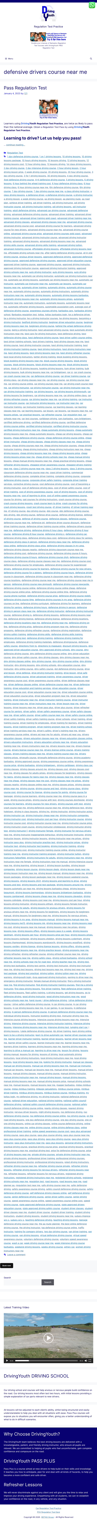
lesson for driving (70, 1050)
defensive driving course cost (76, 561)
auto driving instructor (40, 272)
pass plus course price (15, 1139)
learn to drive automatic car (49, 1035)
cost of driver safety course (68, 488)
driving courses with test (70, 804)
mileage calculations (46, 1089)
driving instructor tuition (69, 854)
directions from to (28, 646)
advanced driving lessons (26, 241)
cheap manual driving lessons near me (32, 461)
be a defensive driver (79, 314)
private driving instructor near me (73, 1154)
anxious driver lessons (30, 257)
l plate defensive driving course (36, 1031)
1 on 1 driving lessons (50, 156)
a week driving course (32, 199)
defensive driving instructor (50, 611)
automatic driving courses (26, 291)
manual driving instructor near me (21, 1077)
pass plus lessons (55, 1143)
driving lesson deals (49, 869)
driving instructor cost (15, 819)
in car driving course (62, 1004)
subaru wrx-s (17, 1220)
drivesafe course (27, 757)
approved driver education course (74, 260)
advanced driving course (79, 222)
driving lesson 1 (38, 865)
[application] (48, 1338)
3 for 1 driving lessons (35, 176)
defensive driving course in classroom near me (48, 576)
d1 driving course (17, 511)
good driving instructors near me (62, 996)
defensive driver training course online (46, 526)
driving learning (21, 865)
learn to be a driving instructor (19, 1035)
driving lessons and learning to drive (60, 881)
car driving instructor (18, 388)
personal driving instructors (78, 1143)
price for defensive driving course (68, 1150)
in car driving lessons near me (28, 1008)
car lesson (48, 411)
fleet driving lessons (14, 992)
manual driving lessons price (51, 1081)
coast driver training (60, 472)
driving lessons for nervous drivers (69, 915)
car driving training (67, 399)
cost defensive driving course (54, 484)
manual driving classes (24, 1073)
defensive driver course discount (62, 522)
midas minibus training (23, 1089)
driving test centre (36, 965)
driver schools (63, 719)
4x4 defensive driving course (50, 179)
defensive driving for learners (65, 603)
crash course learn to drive (47, 503)
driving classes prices (63, 784)
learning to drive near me (47, 1050)
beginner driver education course (66, 322)
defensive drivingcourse (65, 642)
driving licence (28, 946)
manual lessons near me (42, 1085)
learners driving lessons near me (44, 1046)
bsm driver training (73, 368)
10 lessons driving (57, 160)
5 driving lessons (74, 179)
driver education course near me (44, 692)
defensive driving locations (74, 619)
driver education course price (18, 696)
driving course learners (25, 796)
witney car (69, 1247)
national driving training (50, 1100)
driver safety (29, 711)
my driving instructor (49, 1096)
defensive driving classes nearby (20, 549)
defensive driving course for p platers (23, 572)
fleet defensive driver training (76, 988)
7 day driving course (22, 191)
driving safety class (41, 958)
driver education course (64, 688)
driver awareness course (68, 676)
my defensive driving (27, 1096)
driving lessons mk (35, 923)
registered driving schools (68, 1177)
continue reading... (15, 145)
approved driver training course (19, 264)
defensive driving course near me (38, 580)
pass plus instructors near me (29, 1143)
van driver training (78, 1231)
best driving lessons (18, 353)
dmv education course (68, 665)
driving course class (70, 788)
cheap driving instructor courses (60, 445)
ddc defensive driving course (74, 511)
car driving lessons (43, 391)
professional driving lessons (49, 1162)
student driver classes (72, 1208)
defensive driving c (54, 534)
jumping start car (78, 1027)
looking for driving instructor (57, 1062)
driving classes (11, 769)
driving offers (67, 946)
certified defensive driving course (49, 422)
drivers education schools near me (51, 742)
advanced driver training (61, 214)
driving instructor (59, 811)
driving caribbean (66, 765)
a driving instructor (83, 195)
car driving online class (75, 395)
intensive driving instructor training (54, 1023)
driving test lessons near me (48, 969)
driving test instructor (57, 965)
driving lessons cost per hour (67, 900)
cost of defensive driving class (37, 488)
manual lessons (21, 1085)
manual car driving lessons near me (50, 1066)
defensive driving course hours (58, 572)
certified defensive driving (17, 422)
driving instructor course (71, 819)
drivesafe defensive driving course (55, 757)
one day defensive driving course (42, 1120)
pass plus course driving (50, 1135)
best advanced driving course (53, 330)
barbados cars (65, 310)
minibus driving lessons (31, 1093)
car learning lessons (32, 411)
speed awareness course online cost (63, 1200)
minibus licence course (55, 1093)
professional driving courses (70, 1158)
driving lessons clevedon (69, 896)
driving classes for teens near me (31, 777)
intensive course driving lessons (20, 1019)
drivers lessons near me (62, 746)
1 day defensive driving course (22, 156)
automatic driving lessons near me (21, 299)
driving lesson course (27, 869)
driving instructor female (41, 831)
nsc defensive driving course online (48, 1116)
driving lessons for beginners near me (32, 915)
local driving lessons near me (27, 1062)
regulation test (36, 1181)
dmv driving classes (48, 657)
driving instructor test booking (34, 846)
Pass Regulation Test (25, 87)
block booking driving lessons (72, 357)
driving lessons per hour (26, 935)
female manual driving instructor (50, 981)
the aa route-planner (49, 1224)
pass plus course (27, 1135)
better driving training (45, 357)
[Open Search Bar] (91, 58)
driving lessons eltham (41, 904)
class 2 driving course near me (28, 468)
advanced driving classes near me (48, 222)
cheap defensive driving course (28, 438)
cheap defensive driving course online (65, 438)
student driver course (39, 1212)
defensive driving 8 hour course (28, 534)
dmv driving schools (46, 665)
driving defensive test (73, 808)
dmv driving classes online (17, 661)
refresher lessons (17, 1174)
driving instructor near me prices (64, 838)
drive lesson (70, 673)
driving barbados (26, 765)
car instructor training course (37, 407)
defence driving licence (71, 515)
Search (7, 1277)
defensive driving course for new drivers (70, 569)
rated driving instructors (76, 1162)
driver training (78, 719)
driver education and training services (32, 688)
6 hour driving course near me (33, 187)
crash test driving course (38, 507)
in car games (50, 1008)
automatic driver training (34, 287)
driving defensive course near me (44, 808)
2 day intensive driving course (41, 168)
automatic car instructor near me (31, 283)
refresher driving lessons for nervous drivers (35, 1170)
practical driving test (39, 1150)
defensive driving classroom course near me (60, 549)
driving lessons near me (58, 923)
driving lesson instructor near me (20, 873)
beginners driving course (41, 326)
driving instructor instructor (69, 834)
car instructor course (14, 403)
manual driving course (48, 1073)
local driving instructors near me (57, 1058)
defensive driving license (47, 619)
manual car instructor (80, 1066)
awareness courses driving (43, 310)
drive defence (23, 673)
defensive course (77, 518)
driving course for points (55, 792)
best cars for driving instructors (40, 333)
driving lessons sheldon (42, 938)
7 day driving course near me (48, 191)
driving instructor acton (80, 811)
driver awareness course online (44, 680)
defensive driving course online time (50, 592)
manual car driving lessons (17, 1066)
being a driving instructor (24, 330)
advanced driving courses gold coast (61, 233)
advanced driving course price (26, 233)
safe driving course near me (55, 1185)
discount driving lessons (75, 646)
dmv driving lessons (25, 665)
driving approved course (27, 761)
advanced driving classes (17, 222)
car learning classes (63, 407)
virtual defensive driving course (56, 1235)
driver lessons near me (24, 707)
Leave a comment (16, 1254)
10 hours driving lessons (34, 160)
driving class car (84, 765)
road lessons (51, 1181)
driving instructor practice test (40, 842)
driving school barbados (64, 958)
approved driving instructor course (21, 268)
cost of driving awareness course (36, 492)
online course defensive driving (67, 1123)
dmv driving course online (65, 661)
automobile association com (59, 307)
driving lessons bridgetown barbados (64, 892)
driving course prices (20, 800)
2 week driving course (36, 172)
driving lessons (11, 881)
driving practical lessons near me (20, 950)
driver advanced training (42, 676)
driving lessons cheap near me (40, 896)
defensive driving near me (54, 623)
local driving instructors (27, 1058)
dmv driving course (41, 661)
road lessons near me (70, 1181)
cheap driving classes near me (59, 441)
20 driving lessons (57, 172)
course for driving (12, 499)
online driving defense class (65, 1127)
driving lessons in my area (17, 919)
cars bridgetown (82, 418)
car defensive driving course (45, 376)
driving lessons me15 (14, 923)
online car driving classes (37, 1123)
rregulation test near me (28, 1185)
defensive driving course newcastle (71, 584)
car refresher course (51, 414)
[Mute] (86, 1360)
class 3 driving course (81, 468)
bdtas (41, 314)
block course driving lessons (58, 361)
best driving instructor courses (34, 345)
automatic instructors (34, 303)
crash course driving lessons (18, 503)
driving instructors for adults (41, 858)
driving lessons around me (70, 884)
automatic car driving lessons (23, 280)
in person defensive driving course (29, 1012)
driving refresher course (34, 954)
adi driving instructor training (36, 206)
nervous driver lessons (26, 1112)
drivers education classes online (75, 738)
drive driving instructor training (46, 673)
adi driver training (42, 203)
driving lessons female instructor (70, 904)
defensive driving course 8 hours (20, 557)
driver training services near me (20, 730)
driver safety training (14, 719)
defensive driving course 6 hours (70, 553)
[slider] (46, 1360)
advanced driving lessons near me (57, 241)
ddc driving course (25, 515)
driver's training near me (65, 730)
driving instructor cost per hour (42, 819)
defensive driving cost (15, 553)
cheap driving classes (32, 441)
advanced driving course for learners (53, 226)
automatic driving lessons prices (56, 299)
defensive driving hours (35, 607)
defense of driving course (35, 518)
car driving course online (20, 384)
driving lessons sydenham (68, 938)
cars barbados (65, 418)
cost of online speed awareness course (67, 495)
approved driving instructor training (57, 268)
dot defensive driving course (68, 669)
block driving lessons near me (50, 364)
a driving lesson (12, 199)
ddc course (52, 511)
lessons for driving (29, 1054)
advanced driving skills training (40, 245)
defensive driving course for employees (24, 565)
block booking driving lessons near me (23, 361)
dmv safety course (43, 669)
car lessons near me (77, 411)
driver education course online (77, 692)
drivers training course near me (62, 753)
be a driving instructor (15, 318)
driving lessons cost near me (37, 900)
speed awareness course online (28, 1200)
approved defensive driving (57, 257)
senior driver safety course (58, 1197)
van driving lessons (29, 1235)
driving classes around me (33, 769)
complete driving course (67, 476)
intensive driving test (58, 1027)
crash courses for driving (74, 503)
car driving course (56, 380)
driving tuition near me (66, 973)
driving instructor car (14, 815)
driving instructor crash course (19, 827)
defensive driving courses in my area (53, 599)
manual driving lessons (74, 1077)
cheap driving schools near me (51, 457)
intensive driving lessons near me (30, 1027)
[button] (48, 1338)
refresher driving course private (54, 1166)
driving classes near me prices (65, 780)
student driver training (62, 1212)
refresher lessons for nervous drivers (45, 1174)
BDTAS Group (47, 1517)
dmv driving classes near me (74, 657)
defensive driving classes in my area (65, 545)
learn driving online (81, 1031)
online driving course (39, 1127)
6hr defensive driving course (63, 187)
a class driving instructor (77, 191)
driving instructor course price (77, 823)
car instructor (85, 399)
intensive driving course (24, 1023)
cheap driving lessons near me (35, 453)
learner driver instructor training (24, 1039)
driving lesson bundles (58, 865)
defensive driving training (40, 638)
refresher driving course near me (20, 1166)
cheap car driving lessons (68, 434)
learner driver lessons (52, 1039)
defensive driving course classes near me (39, 561)
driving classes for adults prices (29, 773)
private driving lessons (15, 1158)
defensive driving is (22, 615)
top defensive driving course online (59, 1227)
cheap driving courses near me (27, 445)
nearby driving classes (55, 1108)
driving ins (44, 811)
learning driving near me (74, 1046)
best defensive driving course (43, 337)
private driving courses (43, 1154)
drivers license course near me (27, 750)
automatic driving (56, 287)
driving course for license (29, 792)
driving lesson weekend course (72, 877)
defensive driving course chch (53, 557)
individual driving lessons (16, 1016)
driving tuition (47, 973)
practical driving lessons (71, 1147)
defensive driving (22, 530)
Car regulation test (72, 414)
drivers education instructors (18, 742)
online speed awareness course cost (50, 1131)
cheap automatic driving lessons (57, 430)
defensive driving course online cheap (56, 588)
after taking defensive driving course (63, 253)
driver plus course (63, 707)
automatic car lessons (60, 283)
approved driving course (49, 264)
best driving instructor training (66, 345)
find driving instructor (24, 985)
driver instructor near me (25, 700)
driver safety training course (40, 719)
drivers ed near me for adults (45, 734)
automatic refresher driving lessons (26, 307)
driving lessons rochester (16, 938)
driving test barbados (15, 965)
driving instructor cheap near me (42, 815)
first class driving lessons (27, 988)
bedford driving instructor (35, 322)
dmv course (77, 649)
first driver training (50, 988)
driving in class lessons (26, 811)
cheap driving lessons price (66, 453)
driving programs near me (75, 950)
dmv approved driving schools (54, 649)
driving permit (82, 946)
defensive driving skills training (66, 634)
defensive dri (38, 522)
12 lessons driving (56, 164)
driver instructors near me (42, 703)
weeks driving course (52, 1247)
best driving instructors (49, 349)
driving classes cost (58, 769)
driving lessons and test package (38, 884)
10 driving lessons (71, 156)
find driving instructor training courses (55, 985)
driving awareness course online (57, 761)
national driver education (24, 1100)
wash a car (17, 1243)
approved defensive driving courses (37, 260)
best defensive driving (69, 333)
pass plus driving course (58, 1139)
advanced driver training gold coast (38, 218)
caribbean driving (48, 418)
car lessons (60, 411)
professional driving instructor (19, 1162)
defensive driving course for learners (30, 569)
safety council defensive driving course (66, 1189)
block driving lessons (23, 364)
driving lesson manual (49, 873)
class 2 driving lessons (57, 468)
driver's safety (44, 730)
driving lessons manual (43, 919)
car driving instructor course (44, 388)
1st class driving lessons (78, 164)
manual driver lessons (65, 1069)
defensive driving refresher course (32, 630)
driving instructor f (18, 831)
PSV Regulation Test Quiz (48, 1512)
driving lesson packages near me (38, 877)
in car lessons (65, 1008)
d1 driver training (61, 507)
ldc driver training (62, 1031)
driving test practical (28, 973)
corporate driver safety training (45, 480)
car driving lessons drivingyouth (70, 391)
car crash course (82, 372)
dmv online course (24, 669)
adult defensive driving (24, 210)
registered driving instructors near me (35, 1177)
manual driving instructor (73, 1073)
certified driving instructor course (70, 426)
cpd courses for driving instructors (40, 499)
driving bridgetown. (46, 765)
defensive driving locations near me (22, 623)
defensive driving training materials (34, 642)
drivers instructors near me (35, 746)
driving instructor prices (68, 842)
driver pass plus (45, 707)
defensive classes (58, 518)
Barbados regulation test (24, 314)
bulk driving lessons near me (34, 372)
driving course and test (47, 788)
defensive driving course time (19, 599)
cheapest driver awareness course (47, 465)
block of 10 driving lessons (24, 368)
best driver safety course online (76, 337)
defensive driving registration (65, 630)
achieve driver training (20, 203)
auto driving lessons (63, 272)
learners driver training (15, 1046)
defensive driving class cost (42, 538)
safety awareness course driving (28, 1189)
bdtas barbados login (56, 314)
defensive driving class (15, 538)
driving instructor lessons (34, 838)
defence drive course (47, 515)
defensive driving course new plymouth (32, 584)
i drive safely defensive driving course (31, 1004)
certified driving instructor (39, 426)
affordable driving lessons (45, 249)
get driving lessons (74, 992)
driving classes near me (61, 777)
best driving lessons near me (44, 353)
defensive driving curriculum (34, 603)
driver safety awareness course (53, 711)
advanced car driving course (51, 210)
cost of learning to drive (34, 495)
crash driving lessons (14, 507)
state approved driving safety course (41, 1208)
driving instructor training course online (47, 850)
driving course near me (50, 796)
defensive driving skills (38, 634)
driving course (27, 788)
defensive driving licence (20, 619)
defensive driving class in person (20, 542)
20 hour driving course (79, 172)
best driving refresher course (75, 353)
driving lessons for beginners (44, 912)
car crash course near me (17, 376)
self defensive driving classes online (48, 1193)
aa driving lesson (53, 199)
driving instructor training (63, 846)
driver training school (81, 727)
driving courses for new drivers (41, 804)
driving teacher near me (64, 962)
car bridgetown (58, 372)
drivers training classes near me (29, 753)
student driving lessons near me (57, 1216)
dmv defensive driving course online (48, 653)
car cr (70, 372)
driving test (83, 962)
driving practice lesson (49, 950)
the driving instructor (29, 1227)
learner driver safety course (22, 1043)
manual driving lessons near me (20, 1081)
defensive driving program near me (50, 626)
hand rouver (35, 1000)
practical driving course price (43, 1147)
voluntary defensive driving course (41, 1239)
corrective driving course (25, 484)
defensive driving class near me (54, 542)
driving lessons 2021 (30, 881)
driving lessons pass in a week (56, 931)
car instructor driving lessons (40, 403)
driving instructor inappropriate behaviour (34, 834)
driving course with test (44, 800)
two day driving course (55, 1231)
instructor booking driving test (46, 1016)
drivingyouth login (22, 977)
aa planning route (72, 199)
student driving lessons (27, 1216)
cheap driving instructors (35, 449)
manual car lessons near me (39, 1069)
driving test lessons (23, 969)
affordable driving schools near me (26, 253)
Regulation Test (15, 153)
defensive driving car (76, 534)
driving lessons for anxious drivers (48, 908)
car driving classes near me (31, 380)
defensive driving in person (62, 607)
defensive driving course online (19, 588)
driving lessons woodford (69, 942)
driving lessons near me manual (29, 927)
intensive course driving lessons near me (58, 1019)
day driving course (36, 511)
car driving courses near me (48, 384)
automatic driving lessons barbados (70, 295)
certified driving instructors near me (22, 430)
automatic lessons (55, 303)
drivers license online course (58, 750)
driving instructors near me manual (50, 861)
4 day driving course (77, 176)
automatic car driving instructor (37, 276)
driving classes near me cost (34, 780)
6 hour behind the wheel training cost (32, 183)
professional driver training (41, 1158)
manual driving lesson (50, 1077)
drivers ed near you (71, 734)
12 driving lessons (76, 160)
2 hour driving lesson (67, 168)
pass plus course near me (76, 1135)
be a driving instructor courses (42, 318)
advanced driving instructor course (39, 237)
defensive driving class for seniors (75, 538)
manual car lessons (13, 1069)
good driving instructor (33, 996)
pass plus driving (36, 1139)
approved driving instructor (76, 264)
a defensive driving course (58, 195)
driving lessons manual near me (72, 919)
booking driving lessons (51, 368)
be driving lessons (68, 318)
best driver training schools (17, 341)
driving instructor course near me (43, 823)
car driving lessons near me (48, 395)
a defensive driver (35, 195)
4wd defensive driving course (19, 179)
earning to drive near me (80, 977)
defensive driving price (20, 626)
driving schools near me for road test (32, 962)
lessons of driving (49, 1054)
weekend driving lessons (27, 1247)
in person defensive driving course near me (70, 1012)
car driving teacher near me (43, 399)
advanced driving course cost (19, 226)
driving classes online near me (35, 784)
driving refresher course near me (63, 954)
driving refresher (12, 954)
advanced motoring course (17, 249)
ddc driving (9, 515)
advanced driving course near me (45, 229)
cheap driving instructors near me (66, 449)
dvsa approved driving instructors (49, 977)
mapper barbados (65, 1085)
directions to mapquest (49, 646)
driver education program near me (52, 696)
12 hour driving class (35, 164)
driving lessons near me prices (62, 927)
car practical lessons (29, 414)
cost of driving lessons (65, 492)
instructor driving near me (75, 1016)
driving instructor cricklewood (51, 827)
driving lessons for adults (16, 908)
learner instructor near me (50, 1043)
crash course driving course (73, 499)
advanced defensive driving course (29, 214)
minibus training (76, 1093)
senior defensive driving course (28, 1197)
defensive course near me (17, 522)
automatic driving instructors (55, 291)
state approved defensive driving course (39, 1204)
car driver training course (73, 376)
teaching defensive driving (38, 1220)
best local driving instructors (18, 357)
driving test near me (74, 969)
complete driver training (42, 476)
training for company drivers (29, 1231)
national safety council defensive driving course (46, 1104)
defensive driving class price (31, 545)
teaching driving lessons (65, 1220)
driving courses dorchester (71, 800)
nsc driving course (76, 1116)
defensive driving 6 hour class (47, 530)
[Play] (7, 1360)
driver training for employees (34, 723)
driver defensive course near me (55, 684)
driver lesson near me (67, 703)
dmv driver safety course (24, 657)
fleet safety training (35, 992)
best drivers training (43, 341)
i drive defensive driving (55, 1000)
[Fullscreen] (90, 1360)
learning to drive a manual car (19, 1050)
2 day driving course (14, 168)
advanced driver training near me (74, 218)
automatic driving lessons (38, 295)
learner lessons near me (77, 1043)
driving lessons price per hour (54, 935)
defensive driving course (39, 553)
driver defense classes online (23, 684)
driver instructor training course (55, 700)
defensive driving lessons (46, 615)
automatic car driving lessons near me (58, 280)
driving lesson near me (73, 873)
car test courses (30, 418)
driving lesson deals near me (74, 869)
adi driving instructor (62, 203)
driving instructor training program (39, 854)
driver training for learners (63, 723)
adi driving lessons (61, 206)
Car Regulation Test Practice (48, 1508)
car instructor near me (67, 403)
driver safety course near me (49, 715)
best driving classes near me (68, 341)
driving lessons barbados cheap (52, 888)
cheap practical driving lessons (68, 461)
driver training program (24, 727)
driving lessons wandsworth (41, 942)
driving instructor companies (74, 815)
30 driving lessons (56, 176)
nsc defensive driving (71, 1112)
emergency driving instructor (18, 981)
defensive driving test (15, 638)
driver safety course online (78, 715)
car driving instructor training (18, 391)
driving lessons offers (28, 931)
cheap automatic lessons (41, 434)
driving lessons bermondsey (29, 892)
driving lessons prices (81, 935)
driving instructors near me (70, 858)
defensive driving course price (42, 596)
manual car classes (82, 1062)
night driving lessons (49, 1112)
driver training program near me (53, 727)
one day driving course (72, 1120)
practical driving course (15, 1147)
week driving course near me (38, 1243)
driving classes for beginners (61, 773)
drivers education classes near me (40, 738)
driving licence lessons (48, 946)
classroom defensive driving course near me (26, 472)
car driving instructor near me (75, 388)
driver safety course (23, 715)
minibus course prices (69, 1089)
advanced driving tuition (69, 245)
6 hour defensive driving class (67, 183)
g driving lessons (54, 992)
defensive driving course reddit (74, 596)
